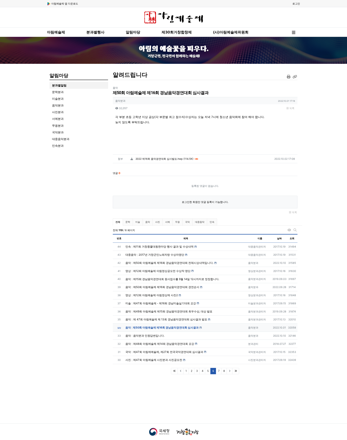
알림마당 (133, 32)
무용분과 (58, 125)
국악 (187, 221)
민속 (212, 221)
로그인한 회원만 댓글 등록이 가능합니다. (205, 201)
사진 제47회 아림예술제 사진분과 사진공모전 (153, 360)
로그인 (296, 3)
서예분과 (58, 119)
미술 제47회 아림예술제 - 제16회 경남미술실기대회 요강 (160, 303)
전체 (117, 221)
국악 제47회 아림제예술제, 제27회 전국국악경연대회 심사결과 (164, 352)
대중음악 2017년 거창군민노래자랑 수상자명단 (154, 254)
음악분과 (58, 105)
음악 (147, 221)
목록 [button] (291, 108)
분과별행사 (95, 32)
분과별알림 (59, 85)
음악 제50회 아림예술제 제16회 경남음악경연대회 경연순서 (162, 287)
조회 (292, 238)
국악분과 (58, 132)
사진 (157, 221)
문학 (127, 221)
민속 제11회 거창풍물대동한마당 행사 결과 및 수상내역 (159, 246)
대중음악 (199, 221)
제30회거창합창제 (177, 32)
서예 (167, 221)
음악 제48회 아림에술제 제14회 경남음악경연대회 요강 (159, 343)
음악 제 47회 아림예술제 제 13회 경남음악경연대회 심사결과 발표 (166, 319)
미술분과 (58, 98)
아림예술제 (56, 32)
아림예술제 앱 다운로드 (64, 3)
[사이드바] (293, 32)
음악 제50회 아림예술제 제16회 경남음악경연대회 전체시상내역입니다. (169, 263)
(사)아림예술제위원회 (231, 32)
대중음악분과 (60, 139)
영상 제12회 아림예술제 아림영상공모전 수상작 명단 (157, 271)
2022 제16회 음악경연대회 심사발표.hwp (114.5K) (167, 158)
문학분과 (58, 92)
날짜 (279, 238)
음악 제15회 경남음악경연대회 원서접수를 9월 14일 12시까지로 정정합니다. (172, 279)
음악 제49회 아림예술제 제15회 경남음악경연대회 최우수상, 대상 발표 (168, 311)
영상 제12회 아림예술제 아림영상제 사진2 (151, 295)
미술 (137, 221)
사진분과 (58, 112)
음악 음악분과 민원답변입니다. (144, 335)
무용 (177, 221)
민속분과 (58, 145)
